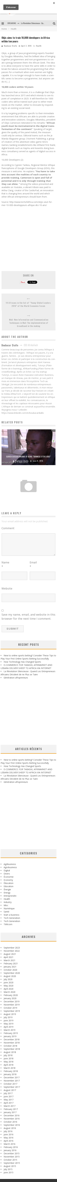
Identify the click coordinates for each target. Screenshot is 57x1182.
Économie (9, 876)
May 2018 (8, 1061)
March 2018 (9, 1068)
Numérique (9, 908)
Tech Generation (12, 918)
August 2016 (10, 1128)
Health (38, 46)
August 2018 (10, 1052)
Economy (8, 880)
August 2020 (10, 976)
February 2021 (11, 963)
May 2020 (8, 985)
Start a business (11, 914)
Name (5, 564)
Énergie (7, 889)
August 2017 (10, 1090)
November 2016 (12, 1118)
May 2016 (8, 1137)
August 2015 (10, 1166)
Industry (8, 902)
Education (8, 886)
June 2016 (8, 1134)
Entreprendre (10, 895)
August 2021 (10, 954)
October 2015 (10, 1159)
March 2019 (9, 1030)
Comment (8, 528)
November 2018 (12, 1042)
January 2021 (10, 966)
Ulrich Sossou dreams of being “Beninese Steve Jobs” (28, 456)
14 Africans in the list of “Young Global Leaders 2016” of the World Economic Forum (28, 304)
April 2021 (8, 957)
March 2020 (9, 992)
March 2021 (9, 960)
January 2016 (10, 1150)
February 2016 (11, 1147)
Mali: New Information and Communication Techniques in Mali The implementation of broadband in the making (28, 322)
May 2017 (8, 1099)
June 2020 (8, 982)
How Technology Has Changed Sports (22, 661)
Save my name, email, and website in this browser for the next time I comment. (28, 616)
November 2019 (12, 1004)
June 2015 (8, 1172)
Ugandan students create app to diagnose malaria (28, 495)
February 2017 (11, 1109)
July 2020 (8, 979)
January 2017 (10, 1112)
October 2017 (10, 1083)
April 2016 (8, 1140)
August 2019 (10, 1014)
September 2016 (12, 1125)
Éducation (8, 883)
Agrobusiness (10, 867)
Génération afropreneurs (16, 677)
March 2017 (9, 1106)
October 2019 (10, 1007)
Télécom (8, 924)
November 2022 (12, 950)
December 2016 (11, 1115)
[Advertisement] (28, 237)
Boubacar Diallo (10, 46)
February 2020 (11, 995)
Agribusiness (10, 864)
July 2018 (8, 1055)
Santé (6, 911)
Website (7, 588)
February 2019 (11, 1033)
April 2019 (8, 1026)
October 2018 (10, 1045)
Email (33, 564)
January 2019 (10, 1036)
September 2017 (12, 1087)
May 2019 (8, 1023)
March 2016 (9, 1143)
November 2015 (12, 1156)
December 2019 (11, 1001)
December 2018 (11, 1039)
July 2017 (8, 1093)
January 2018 (10, 1074)
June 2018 (8, 1058)
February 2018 (11, 1071)
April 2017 (8, 1102)
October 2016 (10, 1121)
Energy (7, 892)
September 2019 (12, 1011)
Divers (7, 873)
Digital (7, 870)
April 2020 (8, 988)
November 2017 (12, 1080)
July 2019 (8, 1017)
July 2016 (8, 1131)
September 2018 (12, 1049)
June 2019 (8, 1020)
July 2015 (8, 1169)
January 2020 (10, 998)
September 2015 (12, 1162)
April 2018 (8, 1064)
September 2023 (12, 947)
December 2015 (11, 1153)
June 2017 (8, 1096)
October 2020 (10, 969)
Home (4, 29)
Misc (6, 905)
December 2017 (11, 1077)
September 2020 (12, 973)
